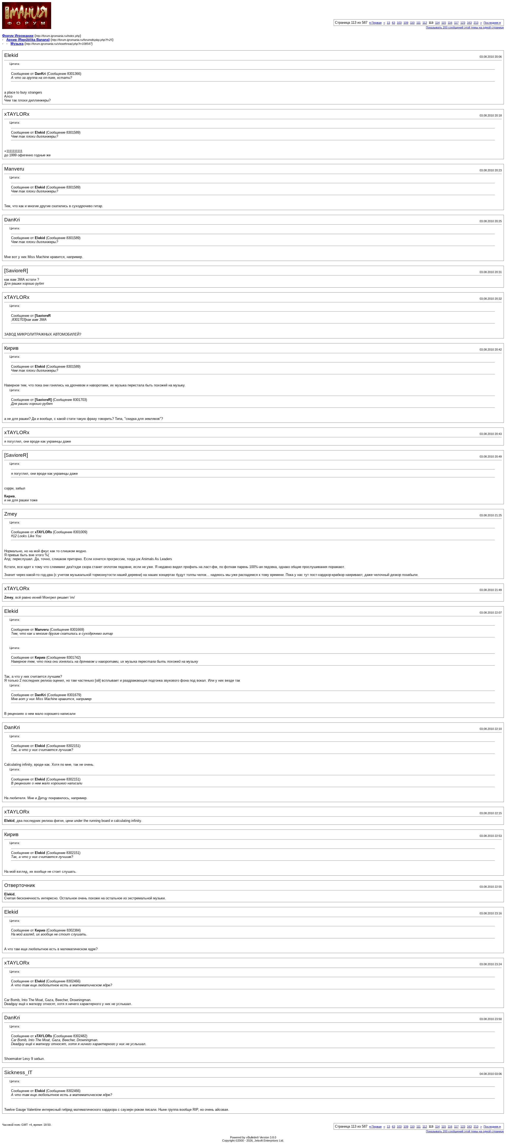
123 (462, 22)
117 (456, 22)
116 (450, 22)
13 (388, 22)
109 (405, 22)
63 (393, 22)
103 (399, 22)
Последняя (492, 22)
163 (469, 22)
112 (424, 22)
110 (412, 22)
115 (443, 22)
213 (476, 22)
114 (437, 22)
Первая (375, 22)
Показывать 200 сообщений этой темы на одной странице (465, 27)
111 (418, 22)
